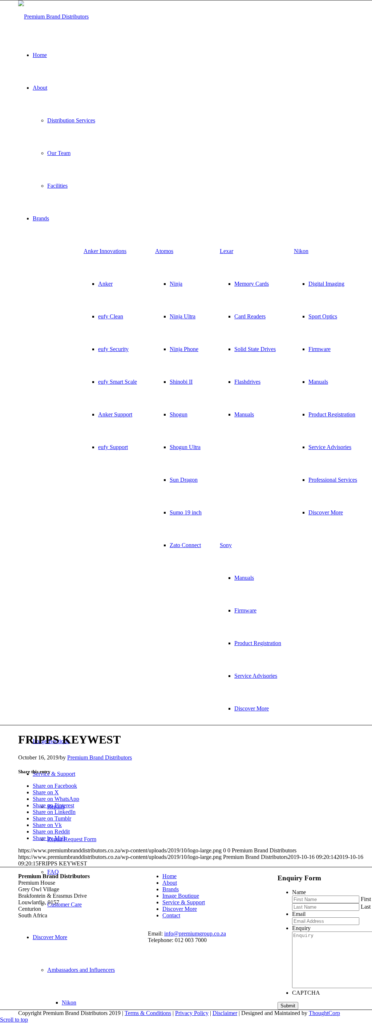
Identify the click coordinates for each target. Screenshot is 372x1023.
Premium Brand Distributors (99, 757)
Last (366, 907)
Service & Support (183, 902)
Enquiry (301, 928)
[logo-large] (53, 16)
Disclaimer (225, 1013)
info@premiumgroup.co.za (195, 933)
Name (299, 892)
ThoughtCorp (324, 1013)
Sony (226, 545)
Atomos (164, 251)
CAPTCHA (306, 993)
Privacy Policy (192, 1013)
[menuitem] (110, 349)
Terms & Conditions (148, 1013)
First (366, 899)
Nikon (301, 251)
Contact (171, 915)
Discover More (179, 909)
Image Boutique (180, 896)
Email (299, 914)
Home (169, 876)
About (169, 883)
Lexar (226, 251)
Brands (170, 889)
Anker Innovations (105, 251)
